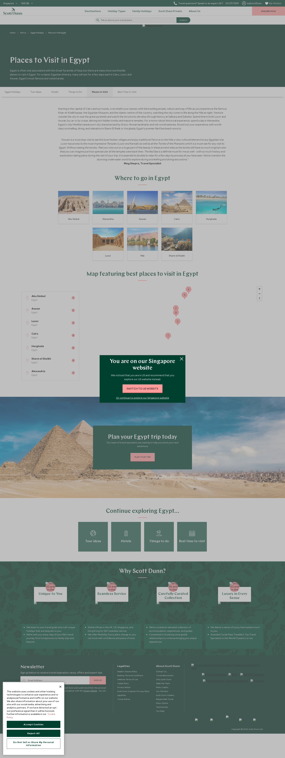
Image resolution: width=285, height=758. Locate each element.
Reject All (33, 733)
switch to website (142, 388)
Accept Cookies (33, 724)
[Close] (60, 686)
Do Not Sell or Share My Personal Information (33, 744)
